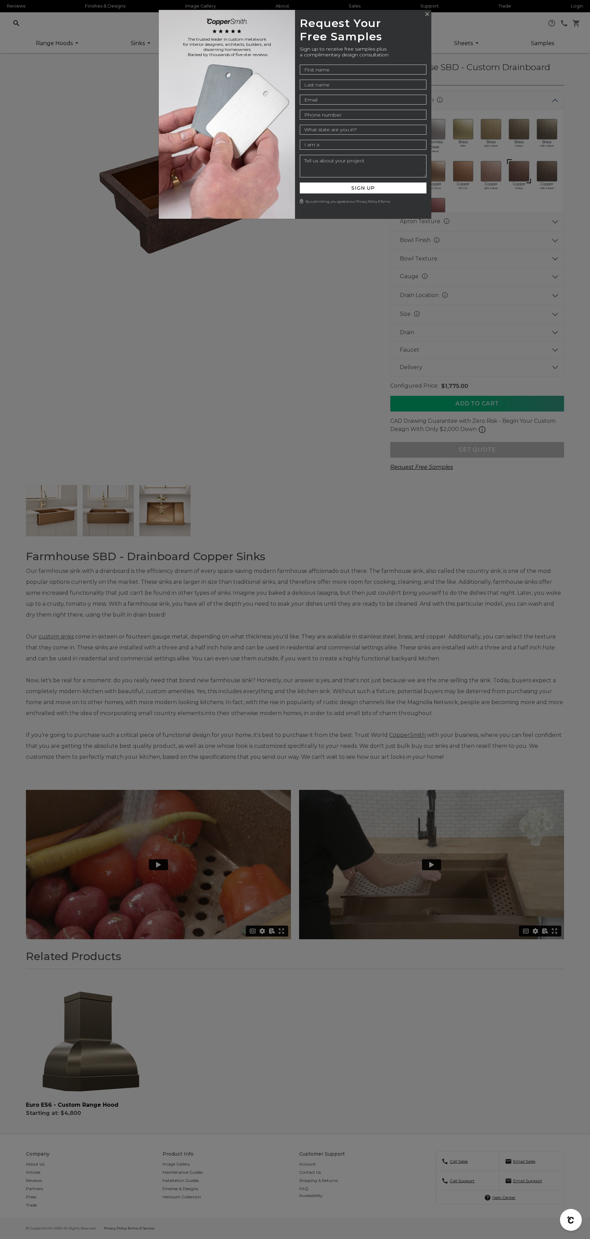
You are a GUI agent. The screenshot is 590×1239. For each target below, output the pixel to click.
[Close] (427, 14)
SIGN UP (363, 188)
